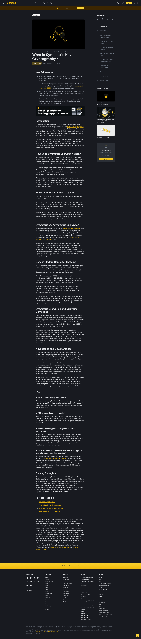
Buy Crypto (66, 579)
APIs (100, 606)
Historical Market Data (104, 585)
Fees (100, 604)
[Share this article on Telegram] (107, 19)
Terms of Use (37, 631)
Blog (46, 595)
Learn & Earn (84, 592)
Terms (46, 589)
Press (46, 585)
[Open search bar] (117, 3)
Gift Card (65, 589)
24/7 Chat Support (103, 596)
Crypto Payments (67, 583)
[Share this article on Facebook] (102, 19)
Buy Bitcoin (83, 609)
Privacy (47, 591)
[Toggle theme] (137, 2)
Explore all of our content (69, 566)
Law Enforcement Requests (105, 614)
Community (48, 597)
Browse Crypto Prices (86, 594)
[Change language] (134, 3)
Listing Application (85, 579)
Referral (100, 579)
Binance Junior (66, 585)
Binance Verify (102, 608)
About (46, 577)
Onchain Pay (84, 585)
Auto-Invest (66, 593)
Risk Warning (48, 599)
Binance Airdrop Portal (104, 612)
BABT (64, 597)
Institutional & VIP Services (87, 581)
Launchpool (66, 591)
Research (65, 599)
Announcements (49, 581)
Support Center (102, 598)
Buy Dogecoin (84, 615)
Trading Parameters (103, 610)
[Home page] (11, 3)
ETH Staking (66, 595)
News (46, 583)
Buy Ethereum (84, 617)
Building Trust (48, 593)
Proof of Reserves (103, 589)
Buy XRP (83, 613)
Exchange (65, 577)
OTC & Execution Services (105, 583)
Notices (47, 601)
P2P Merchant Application (87, 577)
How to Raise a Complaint (105, 616)
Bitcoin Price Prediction (86, 603)
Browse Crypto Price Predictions (88, 601)
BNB (100, 581)
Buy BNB (83, 611)
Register (129, 3)
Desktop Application (50, 606)
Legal (46, 587)
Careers (47, 579)
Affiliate (100, 577)
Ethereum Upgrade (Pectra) (87, 607)
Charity (65, 601)
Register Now (106, 159)
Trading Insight (102, 587)
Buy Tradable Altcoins (86, 619)
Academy (65, 587)
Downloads (48, 603)
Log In (122, 3)
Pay (64, 581)
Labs (82, 583)
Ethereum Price (84, 598)
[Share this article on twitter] (98, 19)
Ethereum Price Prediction (87, 605)
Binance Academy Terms (53, 631)
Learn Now (80, 8)
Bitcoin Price (84, 596)
